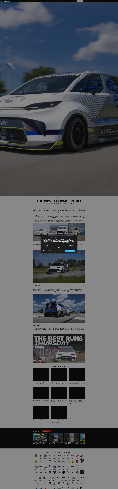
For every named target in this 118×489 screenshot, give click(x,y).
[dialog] (59, 244)
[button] (47, 250)
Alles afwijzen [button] (59, 250)
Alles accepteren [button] (70, 250)
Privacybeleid (65, 242)
